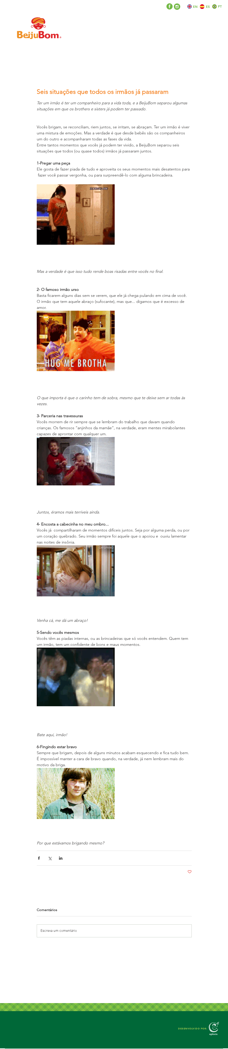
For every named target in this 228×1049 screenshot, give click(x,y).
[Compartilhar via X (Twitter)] (50, 858)
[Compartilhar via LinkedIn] (61, 858)
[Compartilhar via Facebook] (39, 858)
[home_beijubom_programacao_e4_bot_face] (169, 6)
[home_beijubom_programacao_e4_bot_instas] (177, 6)
